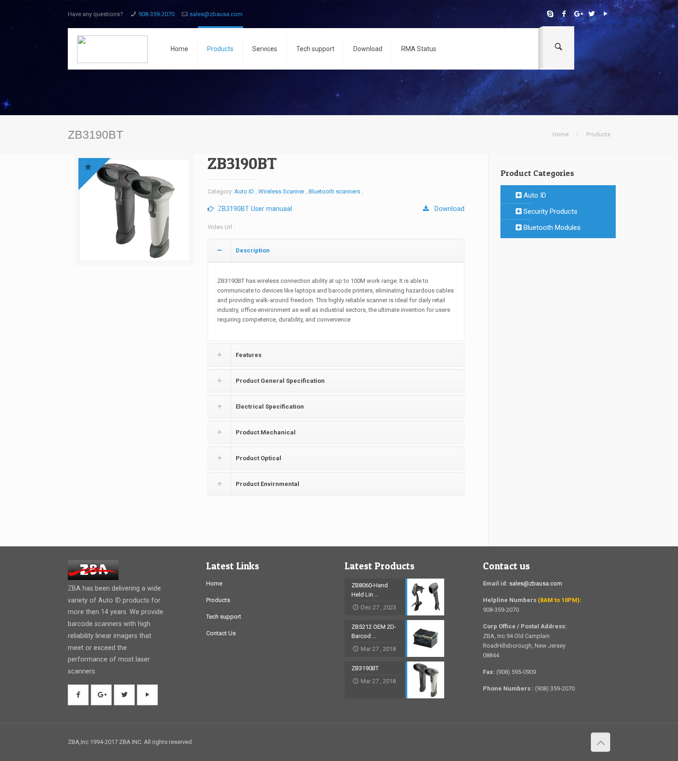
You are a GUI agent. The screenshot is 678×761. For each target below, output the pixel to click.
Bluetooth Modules (551, 227)
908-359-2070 (156, 14)
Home (561, 134)
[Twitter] (591, 14)
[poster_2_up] (134, 210)
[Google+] (578, 14)
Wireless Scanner (281, 191)
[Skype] (550, 14)
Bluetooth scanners (334, 191)
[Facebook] (564, 14)
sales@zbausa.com (216, 14)
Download (446, 208)
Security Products (549, 211)
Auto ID (244, 191)
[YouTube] (605, 14)
